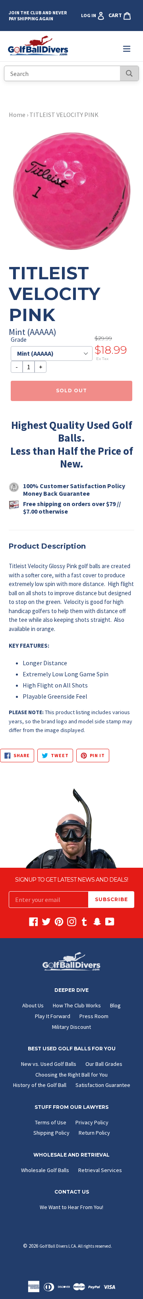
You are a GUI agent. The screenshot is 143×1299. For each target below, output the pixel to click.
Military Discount (71, 1026)
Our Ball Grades (103, 1063)
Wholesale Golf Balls (45, 1170)
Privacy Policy (91, 1122)
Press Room (93, 1016)
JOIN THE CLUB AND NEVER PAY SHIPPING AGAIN (38, 15)
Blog (115, 1005)
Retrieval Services (100, 1170)
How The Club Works (77, 1005)
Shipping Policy (51, 1132)
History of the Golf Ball (39, 1085)
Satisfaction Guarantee (102, 1085)
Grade (19, 339)
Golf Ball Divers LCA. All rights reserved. (75, 1246)
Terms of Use (50, 1122)
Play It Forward (52, 1016)
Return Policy (94, 1132)
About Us (33, 1005)
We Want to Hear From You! (71, 1207)
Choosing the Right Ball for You (71, 1074)
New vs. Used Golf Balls (48, 1063)
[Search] (129, 73)
